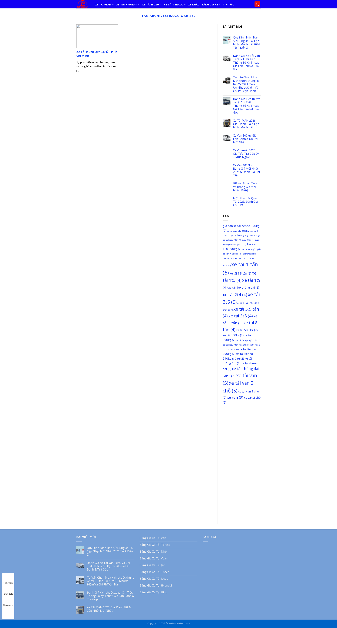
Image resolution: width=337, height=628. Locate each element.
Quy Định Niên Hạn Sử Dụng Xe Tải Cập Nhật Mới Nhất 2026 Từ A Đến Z (246, 42)
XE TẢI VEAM (103, 4)
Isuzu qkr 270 (238, 244)
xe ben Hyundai (246, 254)
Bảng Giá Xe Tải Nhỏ (153, 551)
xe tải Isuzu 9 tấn (232, 345)
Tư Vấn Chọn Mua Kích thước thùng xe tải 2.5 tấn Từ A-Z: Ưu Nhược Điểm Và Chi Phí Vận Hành (246, 84)
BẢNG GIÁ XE (210, 4)
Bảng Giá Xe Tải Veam (154, 558)
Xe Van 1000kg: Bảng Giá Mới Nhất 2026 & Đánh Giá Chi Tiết (246, 170)
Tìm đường (8, 583)
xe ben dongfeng (251, 249)
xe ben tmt (241, 258)
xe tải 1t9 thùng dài (243, 287)
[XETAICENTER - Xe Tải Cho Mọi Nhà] (83, 4)
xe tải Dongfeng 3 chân (248, 340)
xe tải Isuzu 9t (249, 345)
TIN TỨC (228, 4)
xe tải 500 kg (247, 330)
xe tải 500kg (233, 335)
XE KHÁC (193, 4)
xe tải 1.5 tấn (240, 273)
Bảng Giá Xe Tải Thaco (154, 572)
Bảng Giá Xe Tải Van (153, 538)
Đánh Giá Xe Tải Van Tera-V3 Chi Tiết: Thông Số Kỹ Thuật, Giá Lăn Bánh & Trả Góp (246, 62)
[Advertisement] (242, 462)
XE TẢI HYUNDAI (126, 4)
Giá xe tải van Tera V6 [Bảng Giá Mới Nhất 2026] (245, 187)
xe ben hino (230, 254)
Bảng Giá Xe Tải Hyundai (156, 585)
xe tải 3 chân (244, 303)
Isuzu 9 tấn (248, 240)
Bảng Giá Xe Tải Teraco (155, 545)
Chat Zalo (8, 594)
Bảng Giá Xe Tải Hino (153, 592)
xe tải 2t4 (235, 294)
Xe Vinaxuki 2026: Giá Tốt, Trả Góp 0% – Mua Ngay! (246, 154)
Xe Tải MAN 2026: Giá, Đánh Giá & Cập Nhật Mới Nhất (246, 124)
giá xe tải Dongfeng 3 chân (244, 235)
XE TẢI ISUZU (150, 4)
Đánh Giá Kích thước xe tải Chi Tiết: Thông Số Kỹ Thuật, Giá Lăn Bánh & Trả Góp (246, 105)
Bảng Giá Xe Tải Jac (152, 565)
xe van (235, 397)
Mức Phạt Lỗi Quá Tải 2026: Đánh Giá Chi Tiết (245, 202)
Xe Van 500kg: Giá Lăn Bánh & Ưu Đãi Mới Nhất (245, 139)
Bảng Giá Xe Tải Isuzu (154, 579)
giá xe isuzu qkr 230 (237, 231)
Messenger (8, 605)
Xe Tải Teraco (173, 4)
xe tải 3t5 (240, 316)
